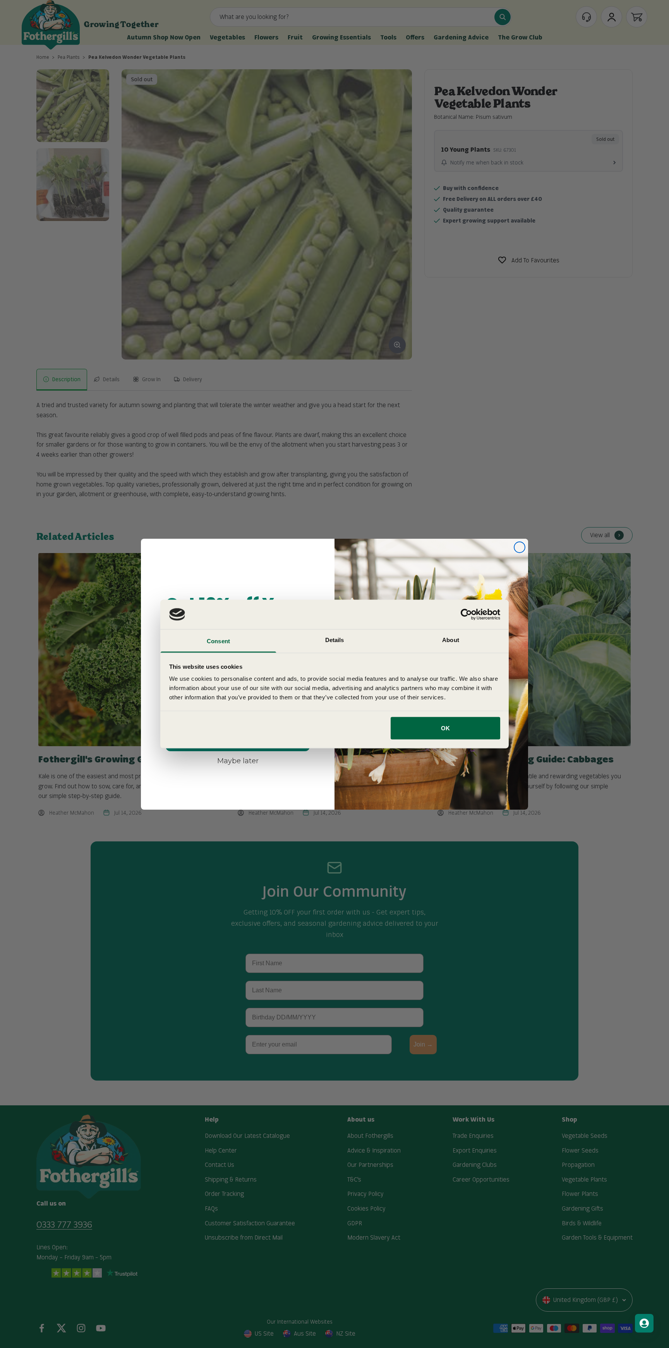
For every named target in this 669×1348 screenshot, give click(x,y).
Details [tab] (334, 640)
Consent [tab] (218, 641)
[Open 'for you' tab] (644, 1323)
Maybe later (238, 760)
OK (445, 728)
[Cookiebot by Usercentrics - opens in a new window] (466, 614)
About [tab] (450, 640)
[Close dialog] (519, 547)
